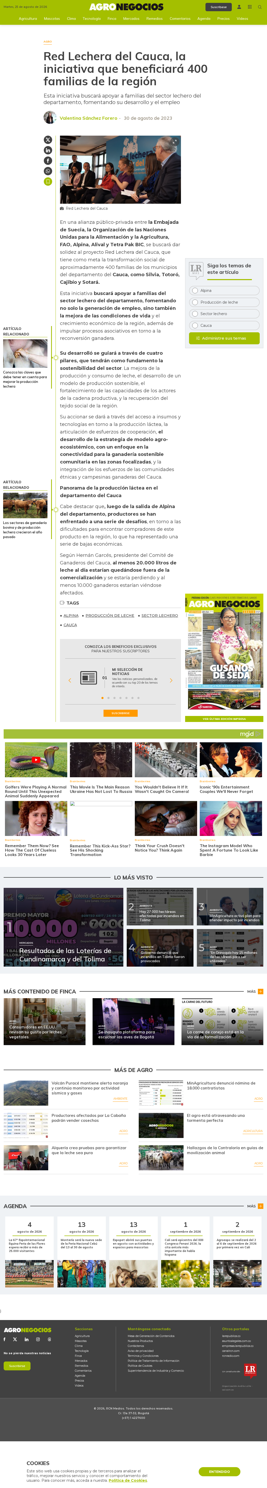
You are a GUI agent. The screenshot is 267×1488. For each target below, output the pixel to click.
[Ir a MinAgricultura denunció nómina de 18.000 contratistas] (161, 1093)
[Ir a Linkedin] (26, 1339)
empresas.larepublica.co (237, 1346)
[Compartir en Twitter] (48, 140)
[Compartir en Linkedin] (48, 150)
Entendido (219, 1472)
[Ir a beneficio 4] (120, 698)
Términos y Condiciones (143, 1356)
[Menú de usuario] (239, 7)
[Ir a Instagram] (38, 1339)
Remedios (155, 18)
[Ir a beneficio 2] (108, 698)
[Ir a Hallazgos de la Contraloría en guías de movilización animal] (161, 1157)
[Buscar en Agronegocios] (260, 7)
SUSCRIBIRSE (121, 713)
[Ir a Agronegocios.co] (27, 1330)
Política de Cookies (140, 1365)
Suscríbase (219, 7)
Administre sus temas (224, 338)
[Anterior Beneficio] (69, 680)
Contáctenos (136, 1346)
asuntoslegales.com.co (236, 1341)
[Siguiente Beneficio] (171, 680)
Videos (242, 18)
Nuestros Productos (140, 1341)
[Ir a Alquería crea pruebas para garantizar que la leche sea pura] (26, 1157)
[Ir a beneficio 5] (126, 698)
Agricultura (28, 18)
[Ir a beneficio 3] (114, 698)
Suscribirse (17, 1366)
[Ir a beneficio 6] (132, 698)
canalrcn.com (231, 1351)
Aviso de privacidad (141, 1351)
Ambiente (120, 1098)
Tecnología (92, 18)
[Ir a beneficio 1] (102, 698)
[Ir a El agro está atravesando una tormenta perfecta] (161, 1125)
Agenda (203, 18)
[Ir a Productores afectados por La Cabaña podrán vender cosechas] (26, 1125)
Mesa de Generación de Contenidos (151, 1336)
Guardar (48, 181)
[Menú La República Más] (249, 7)
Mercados (131, 18)
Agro (258, 1098)
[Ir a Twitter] (15, 1339)
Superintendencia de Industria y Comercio (156, 1370)
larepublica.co (231, 1336)
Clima (71, 18)
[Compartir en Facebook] (48, 160)
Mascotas (52, 18)
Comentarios (180, 18)
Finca (112, 18)
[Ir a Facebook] (4, 1339)
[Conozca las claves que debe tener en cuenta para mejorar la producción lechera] (25, 353)
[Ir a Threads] (49, 1339)
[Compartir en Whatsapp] (48, 171)
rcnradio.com (230, 1356)
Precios (223, 18)
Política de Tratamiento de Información (153, 1361)
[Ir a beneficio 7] (138, 698)
